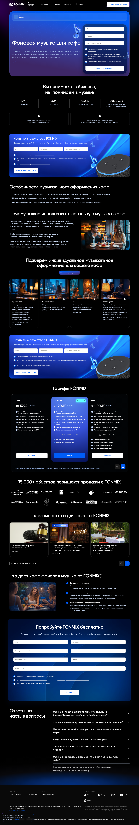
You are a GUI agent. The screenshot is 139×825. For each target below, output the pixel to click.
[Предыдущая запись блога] (121, 563)
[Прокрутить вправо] (123, 466)
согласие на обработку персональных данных (105, 54)
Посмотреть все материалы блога (23, 563)
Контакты (67, 4)
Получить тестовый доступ (104, 68)
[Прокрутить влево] (117, 466)
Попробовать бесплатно (118, 4)
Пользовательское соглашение (98, 819)
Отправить (69, 692)
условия (16, 819)
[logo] (17, 4)
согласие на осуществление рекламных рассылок (106, 61)
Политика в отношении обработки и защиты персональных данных (46, 819)
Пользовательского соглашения (44, 155)
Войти (80, 4)
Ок (29, 817)
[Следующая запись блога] (127, 563)
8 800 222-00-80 (15, 794)
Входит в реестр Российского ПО (77, 819)
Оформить (32, 455)
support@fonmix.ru (48, 794)
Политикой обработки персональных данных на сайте (73, 680)
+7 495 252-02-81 (31, 794)
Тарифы (57, 4)
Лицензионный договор (117, 819)
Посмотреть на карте (17, 811)
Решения (44, 4)
